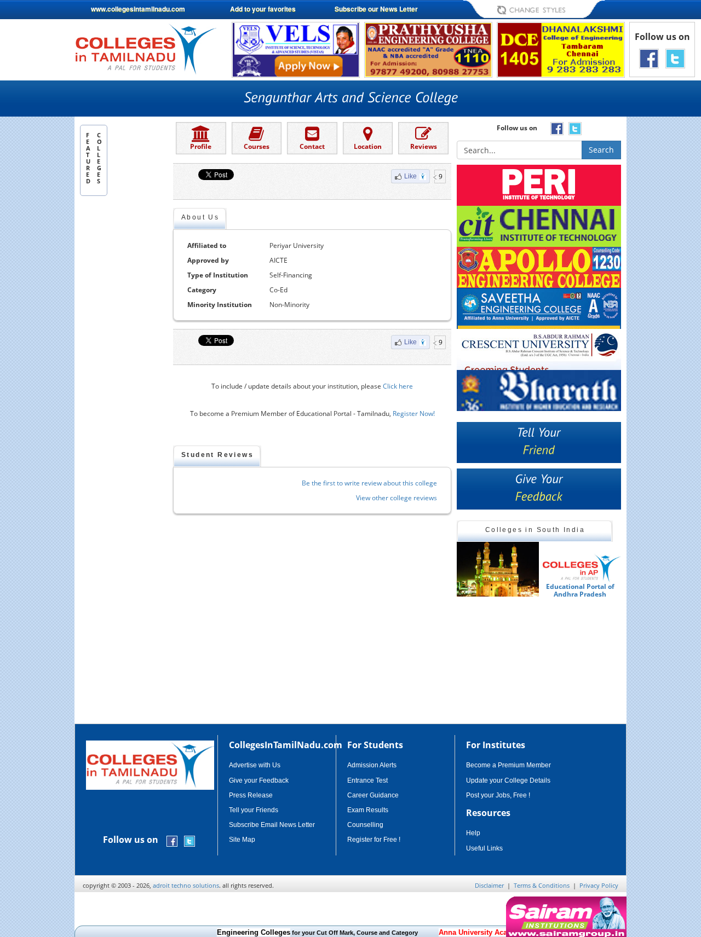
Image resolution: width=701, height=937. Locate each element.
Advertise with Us (254, 765)
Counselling (365, 825)
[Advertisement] (124, 368)
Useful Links (484, 848)
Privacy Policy (598, 885)
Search (601, 149)
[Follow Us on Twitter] (675, 57)
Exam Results (367, 810)
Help (473, 833)
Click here (398, 386)
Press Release (251, 795)
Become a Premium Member (508, 765)
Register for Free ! (373, 839)
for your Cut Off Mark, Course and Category (300, 932)
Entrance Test (367, 780)
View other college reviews (396, 497)
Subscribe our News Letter (376, 9)
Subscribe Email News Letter (272, 825)
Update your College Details (508, 780)
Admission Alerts (372, 765)
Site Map (242, 839)
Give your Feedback (259, 780)
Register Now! (414, 413)
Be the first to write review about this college (369, 483)
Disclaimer (489, 885)
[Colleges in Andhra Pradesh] (498, 569)
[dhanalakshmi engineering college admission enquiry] (561, 49)
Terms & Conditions (542, 885)
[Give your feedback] (539, 489)
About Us (200, 217)
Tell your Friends (253, 810)
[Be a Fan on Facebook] (649, 57)
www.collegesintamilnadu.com (138, 9)
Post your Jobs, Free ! (498, 795)
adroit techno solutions (186, 885)
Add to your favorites (263, 9)
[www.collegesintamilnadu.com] (145, 48)
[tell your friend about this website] (539, 442)
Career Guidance (373, 795)
